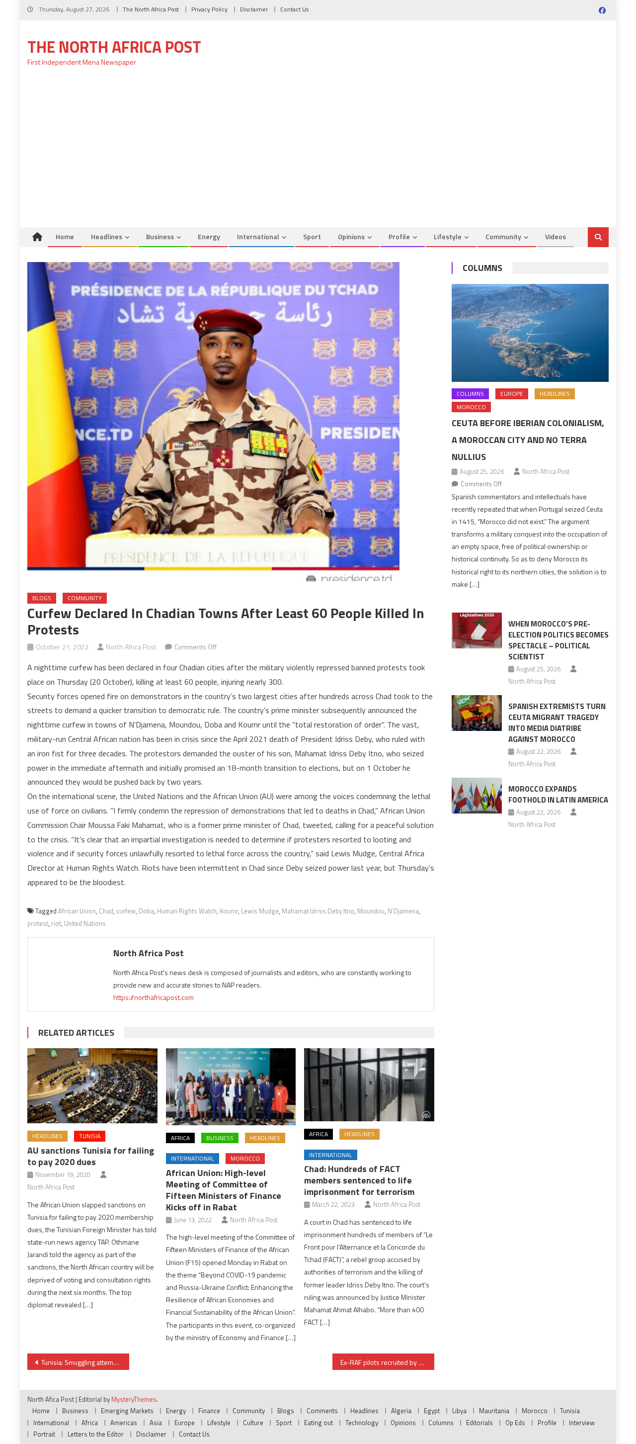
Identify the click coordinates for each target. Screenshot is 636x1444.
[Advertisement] (318, 152)
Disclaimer (254, 9)
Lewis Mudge (260, 911)
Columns (482, 267)
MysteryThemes (134, 1399)
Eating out (318, 1423)
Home (65, 236)
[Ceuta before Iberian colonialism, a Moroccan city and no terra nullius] (530, 333)
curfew (126, 911)
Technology (361, 1423)
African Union (77, 911)
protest (37, 923)
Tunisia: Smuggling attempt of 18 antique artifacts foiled (85, 1362)
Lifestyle (448, 236)
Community (503, 236)
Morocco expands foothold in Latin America (558, 794)
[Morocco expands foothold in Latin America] (477, 795)
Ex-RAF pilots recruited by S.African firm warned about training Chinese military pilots (387, 1362)
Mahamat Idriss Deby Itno (318, 911)
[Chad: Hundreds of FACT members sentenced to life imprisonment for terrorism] (369, 1084)
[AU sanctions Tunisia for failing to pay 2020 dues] (92, 1085)
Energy (209, 236)
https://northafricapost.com (153, 997)
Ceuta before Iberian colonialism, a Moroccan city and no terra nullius (528, 439)
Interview (582, 1423)
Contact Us (294, 9)
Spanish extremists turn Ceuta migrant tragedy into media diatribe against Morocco (557, 723)
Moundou (371, 911)
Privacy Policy (209, 9)
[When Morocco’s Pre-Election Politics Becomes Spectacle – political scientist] (477, 630)
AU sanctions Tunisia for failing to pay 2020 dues (90, 1156)
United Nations (85, 923)
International (258, 236)
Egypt (432, 1411)
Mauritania (494, 1411)
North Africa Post (131, 646)
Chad (106, 911)
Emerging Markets (127, 1411)
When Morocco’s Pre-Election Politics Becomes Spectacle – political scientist (558, 640)
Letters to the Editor (96, 1434)
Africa (180, 1138)
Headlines (106, 236)
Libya (459, 1411)
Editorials (479, 1423)
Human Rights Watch (187, 911)
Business (160, 236)
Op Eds (515, 1423)
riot (56, 923)
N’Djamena (403, 911)
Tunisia (89, 1136)
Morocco (245, 1158)
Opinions (351, 236)
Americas (123, 1423)
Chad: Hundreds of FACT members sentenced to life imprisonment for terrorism (359, 1180)
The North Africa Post (151, 9)
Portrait (44, 1434)
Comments (322, 1411)
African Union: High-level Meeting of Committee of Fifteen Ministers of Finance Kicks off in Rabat (223, 1190)
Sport (312, 236)
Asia (156, 1423)
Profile (399, 236)
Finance (209, 1411)
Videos (555, 236)
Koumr (229, 911)
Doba (146, 911)
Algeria (401, 1411)
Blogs (41, 598)
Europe (511, 393)
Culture (253, 1423)
